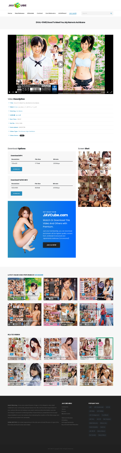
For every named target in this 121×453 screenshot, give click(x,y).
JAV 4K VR (92, 431)
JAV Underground (94, 415)
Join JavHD (72, 13)
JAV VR (99, 419)
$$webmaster (66, 413)
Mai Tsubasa (107, 419)
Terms (64, 409)
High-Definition (30, 131)
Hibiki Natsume (93, 423)
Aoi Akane (19, 111)
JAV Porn (91, 419)
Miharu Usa (103, 423)
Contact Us (65, 407)
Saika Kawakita (93, 427)
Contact (40, 13)
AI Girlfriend (62, 13)
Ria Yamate (92, 435)
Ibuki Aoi (102, 427)
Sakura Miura (102, 435)
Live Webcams (50, 13)
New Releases (19, 13)
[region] (60, 64)
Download (16, 169)
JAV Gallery (100, 411)
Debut (22, 135)
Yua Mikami (105, 415)
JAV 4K (108, 407)
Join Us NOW (51, 245)
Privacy (64, 411)
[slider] (58, 92)
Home (10, 13)
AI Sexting (64, 420)
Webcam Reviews (67, 418)
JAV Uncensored (98, 407)
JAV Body (91, 411)
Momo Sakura (101, 431)
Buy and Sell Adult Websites (70, 424)
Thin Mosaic (22, 131)
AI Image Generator (68, 422)
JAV (90, 407)
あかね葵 (18, 115)
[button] (107, 92)
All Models (30, 13)
